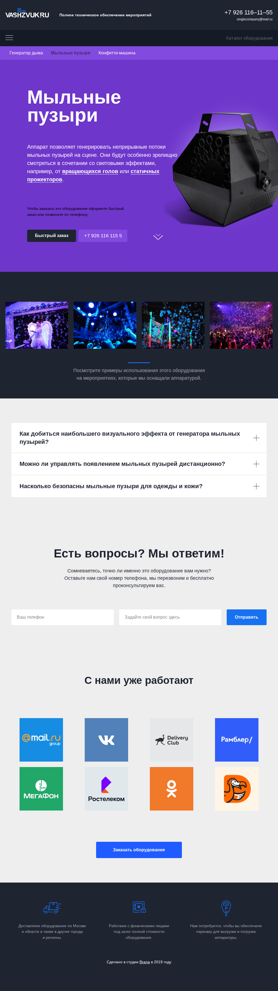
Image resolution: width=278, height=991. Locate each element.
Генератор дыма (26, 53)
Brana (145, 962)
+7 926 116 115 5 (103, 235)
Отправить (246, 617)
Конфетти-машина (117, 53)
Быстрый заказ (51, 235)
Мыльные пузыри (70, 53)
